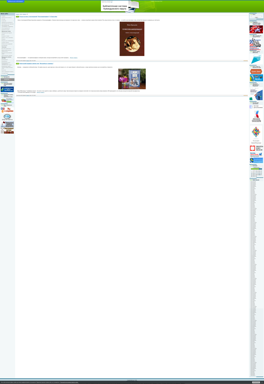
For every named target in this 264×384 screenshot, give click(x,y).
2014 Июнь (253, 204)
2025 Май (252, 357)
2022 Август (253, 319)
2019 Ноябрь (253, 280)
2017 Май (252, 245)
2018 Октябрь (253, 265)
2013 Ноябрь (253, 196)
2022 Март (253, 313)
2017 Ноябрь (253, 252)
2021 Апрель (253, 300)
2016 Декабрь (253, 239)
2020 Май (252, 287)
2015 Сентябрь (254, 222)
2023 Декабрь (253, 337)
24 (256, 174)
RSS (111, 2)
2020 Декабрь (253, 295)
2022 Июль (253, 318)
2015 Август (253, 221)
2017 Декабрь (253, 253)
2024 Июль (253, 346)
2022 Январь (253, 311)
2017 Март (253, 243)
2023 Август (253, 333)
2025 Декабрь (253, 365)
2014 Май (252, 203)
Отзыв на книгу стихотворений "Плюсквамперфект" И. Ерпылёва (38, 16)
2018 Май (252, 259)
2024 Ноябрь (253, 350)
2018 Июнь (253, 260)
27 (261, 174)
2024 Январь (253, 339)
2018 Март (253, 257)
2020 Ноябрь (253, 294)
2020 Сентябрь (254, 292)
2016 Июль (253, 234)
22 (253, 174)
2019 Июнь (253, 274)
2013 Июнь (253, 190)
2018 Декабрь (253, 267)
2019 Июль (253, 276)
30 (254, 176)
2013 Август (253, 193)
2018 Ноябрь (253, 266)
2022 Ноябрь (253, 322)
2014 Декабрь (253, 211)
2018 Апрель (253, 258)
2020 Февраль (253, 284)
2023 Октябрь (253, 335)
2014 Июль (253, 206)
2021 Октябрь (253, 307)
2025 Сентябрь (254, 362)
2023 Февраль (253, 326)
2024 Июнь (253, 344)
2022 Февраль (253, 312)
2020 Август (253, 291)
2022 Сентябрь (254, 320)
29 (253, 176)
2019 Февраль (253, 270)
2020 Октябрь (253, 293)
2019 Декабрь (253, 281)
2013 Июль (253, 192)
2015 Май (252, 217)
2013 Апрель (253, 188)
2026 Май (252, 371)
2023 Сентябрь (254, 334)
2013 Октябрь (253, 195)
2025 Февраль (253, 354)
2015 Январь (253, 213)
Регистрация (157, 1)
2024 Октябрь (253, 349)
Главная (152, 1)
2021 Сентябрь (254, 306)
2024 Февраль (253, 340)
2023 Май (252, 329)
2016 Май (252, 231)
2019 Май (252, 273)
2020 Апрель (253, 286)
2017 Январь (253, 241)
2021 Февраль (253, 298)
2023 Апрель (253, 328)
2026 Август (253, 375)
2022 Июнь (253, 316)
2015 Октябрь (253, 223)
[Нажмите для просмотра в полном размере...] (132, 55)
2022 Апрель (253, 314)
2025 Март (253, 355)
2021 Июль (253, 304)
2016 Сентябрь (254, 236)
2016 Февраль (253, 228)
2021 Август (253, 305)
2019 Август (253, 277)
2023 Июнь (253, 330)
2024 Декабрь (253, 351)
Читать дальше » (74, 57)
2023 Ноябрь (253, 336)
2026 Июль (253, 374)
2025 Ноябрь (253, 364)
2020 (21, 14)
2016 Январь (253, 227)
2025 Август (253, 361)
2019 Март (253, 271)
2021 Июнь (253, 302)
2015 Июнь (253, 218)
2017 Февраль (253, 242)
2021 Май (252, 301)
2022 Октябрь (253, 321)
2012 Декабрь (253, 183)
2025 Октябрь (253, 363)
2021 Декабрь (253, 309)
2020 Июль (253, 290)
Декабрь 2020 (256, 167)
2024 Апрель (253, 342)
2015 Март (253, 215)
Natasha (27, 60)
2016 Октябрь (253, 237)
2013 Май (252, 189)
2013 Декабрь (253, 197)
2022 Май (252, 315)
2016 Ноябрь (253, 238)
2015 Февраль (253, 214)
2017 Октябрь (253, 251)
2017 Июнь (253, 246)
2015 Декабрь (253, 225)
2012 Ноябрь (253, 182)
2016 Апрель (253, 230)
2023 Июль (253, 332)
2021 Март (253, 299)
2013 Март (253, 187)
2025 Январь (253, 353)
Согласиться (256, 382)
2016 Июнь (253, 232)
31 (256, 176)
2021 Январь (253, 297)
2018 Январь (253, 255)
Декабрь (24, 14)
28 (251, 176)
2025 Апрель (253, 356)
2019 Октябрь (253, 279)
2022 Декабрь (253, 323)
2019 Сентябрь (254, 278)
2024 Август (253, 347)
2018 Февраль (253, 256)
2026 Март (253, 369)
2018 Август (253, 263)
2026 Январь (253, 367)
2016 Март (253, 229)
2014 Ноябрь (253, 210)
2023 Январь (253, 325)
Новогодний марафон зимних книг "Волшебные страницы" (36, 63)
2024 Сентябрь (254, 348)
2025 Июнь (253, 358)
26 (259, 174)
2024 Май (252, 343)
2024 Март (253, 341)
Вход (161, 1)
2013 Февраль (253, 186)
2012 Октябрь (253, 181)
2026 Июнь (253, 372)
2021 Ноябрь (253, 308)
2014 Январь (253, 199)
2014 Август (253, 207)
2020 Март (253, 285)
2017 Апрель (253, 244)
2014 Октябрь (253, 209)
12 (259, 171)
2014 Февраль (253, 200)
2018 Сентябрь (254, 264)
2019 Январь (253, 269)
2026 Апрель (253, 370)
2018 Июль (253, 262)
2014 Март (253, 201)
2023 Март (253, 327)
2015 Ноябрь (253, 224)
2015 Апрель (253, 216)
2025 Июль (253, 360)
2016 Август (253, 235)
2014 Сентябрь (254, 208)
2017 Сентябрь (254, 250)
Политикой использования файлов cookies (69, 382)
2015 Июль (253, 220)
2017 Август (253, 249)
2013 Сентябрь (254, 194)
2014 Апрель (253, 202)
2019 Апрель (253, 272)
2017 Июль (253, 248)
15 (253, 173)
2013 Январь (253, 185)
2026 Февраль (253, 368)
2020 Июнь (253, 288)
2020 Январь (253, 283)
